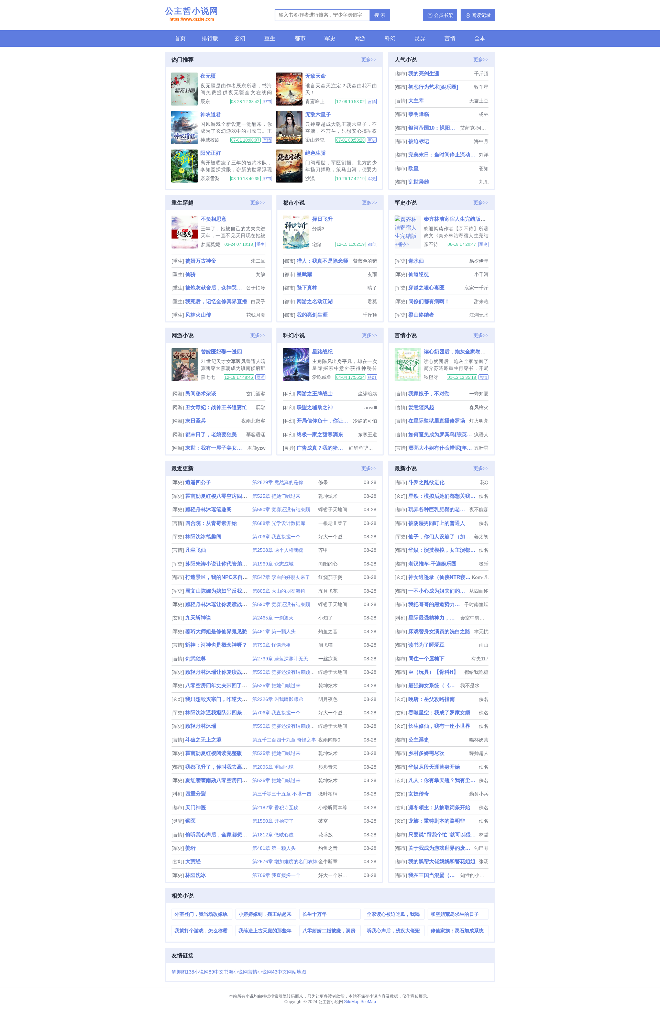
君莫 (372, 301)
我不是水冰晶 (474, 685)
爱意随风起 (421, 407)
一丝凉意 (328, 658)
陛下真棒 (307, 287)
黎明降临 (418, 114)
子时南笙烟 (476, 604)
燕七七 (208, 377)
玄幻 (239, 38)
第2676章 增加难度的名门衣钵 (285, 861)
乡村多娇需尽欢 (426, 753)
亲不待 (431, 244)
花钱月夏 (255, 315)
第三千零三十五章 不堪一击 (281, 794)
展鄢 (260, 407)
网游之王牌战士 (315, 393)
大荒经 (193, 861)
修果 (323, 482)
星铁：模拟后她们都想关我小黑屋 (442, 496)
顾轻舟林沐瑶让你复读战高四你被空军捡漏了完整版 (244, 672)
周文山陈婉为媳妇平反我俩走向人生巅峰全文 (236, 591)
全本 (479, 38)
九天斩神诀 (198, 618)
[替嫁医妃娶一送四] (186, 364)
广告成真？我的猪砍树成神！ (322, 448)
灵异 (420, 38)
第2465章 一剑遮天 (273, 618)
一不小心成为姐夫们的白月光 (438, 591)
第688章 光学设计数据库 (278, 523)
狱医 (190, 821)
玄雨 (372, 274)
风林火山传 (198, 315)
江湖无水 (478, 315)
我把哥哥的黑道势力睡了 (435, 604)
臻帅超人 (478, 753)
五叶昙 (481, 448)
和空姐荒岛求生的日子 (455, 914)
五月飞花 (328, 591)
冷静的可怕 (365, 421)
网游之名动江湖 (315, 301)
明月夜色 (328, 699)
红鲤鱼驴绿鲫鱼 (363, 448)
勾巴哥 (481, 848)
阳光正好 (210, 153)
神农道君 (210, 114)
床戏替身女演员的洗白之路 (439, 631)
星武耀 (304, 274)
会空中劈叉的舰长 (474, 618)
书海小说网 (236, 972)
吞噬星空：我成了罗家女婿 (439, 712)
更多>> (368, 59)
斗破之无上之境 (203, 740)
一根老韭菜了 (332, 523)
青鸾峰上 (314, 101)
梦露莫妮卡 (210, 244)
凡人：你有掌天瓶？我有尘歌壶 (442, 780)
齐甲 (323, 550)
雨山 (483, 645)
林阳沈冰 (195, 875)
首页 (180, 38)
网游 (359, 38)
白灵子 (258, 301)
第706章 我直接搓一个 (276, 536)
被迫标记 (418, 141)
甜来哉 (481, 301)
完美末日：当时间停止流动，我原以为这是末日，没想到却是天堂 (442, 154)
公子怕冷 (255, 287)
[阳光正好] (185, 166)
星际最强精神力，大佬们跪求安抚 (433, 618)
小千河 (481, 274)
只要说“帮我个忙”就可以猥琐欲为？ (442, 834)
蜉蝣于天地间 (332, 509)
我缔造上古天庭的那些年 (265, 930)
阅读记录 (481, 15)
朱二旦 (258, 261)
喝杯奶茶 (478, 740)
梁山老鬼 (314, 140)
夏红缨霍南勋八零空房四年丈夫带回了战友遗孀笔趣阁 (247, 780)
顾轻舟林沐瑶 (200, 726)
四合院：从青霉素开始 (211, 523)
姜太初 (481, 536)
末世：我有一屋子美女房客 (215, 448)
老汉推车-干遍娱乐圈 (432, 564)
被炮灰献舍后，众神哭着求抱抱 (215, 287)
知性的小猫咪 (474, 875)
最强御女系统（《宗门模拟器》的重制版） (433, 685)
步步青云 (328, 767)
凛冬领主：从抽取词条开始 (439, 807)
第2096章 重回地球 (273, 767)
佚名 (483, 496)
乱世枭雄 (418, 182)
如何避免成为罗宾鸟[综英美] (440, 434)
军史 (330, 38)
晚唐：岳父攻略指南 (431, 699)
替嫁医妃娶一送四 (221, 351)
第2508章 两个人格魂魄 (277, 550)
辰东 (205, 101)
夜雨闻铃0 (329, 740)
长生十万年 (314, 914)
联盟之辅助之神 (315, 407)
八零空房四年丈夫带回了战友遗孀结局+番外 (235, 685)
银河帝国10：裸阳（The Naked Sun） (433, 128)
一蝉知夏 (478, 393)
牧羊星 (481, 87)
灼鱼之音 (328, 631)
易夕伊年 (478, 261)
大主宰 (416, 100)
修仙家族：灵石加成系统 (457, 930)
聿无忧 (481, 631)
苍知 (483, 168)
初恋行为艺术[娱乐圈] (433, 87)
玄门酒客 (255, 393)
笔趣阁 (179, 972)
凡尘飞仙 (195, 550)
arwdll (370, 407)
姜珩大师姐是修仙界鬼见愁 (216, 631)
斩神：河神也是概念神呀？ (216, 645)
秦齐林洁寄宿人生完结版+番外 (459, 219)
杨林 (483, 114)
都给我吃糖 (476, 672)
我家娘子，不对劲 (429, 393)
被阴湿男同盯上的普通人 (436, 523)
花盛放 (325, 834)
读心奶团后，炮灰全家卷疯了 (457, 351)
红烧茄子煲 (330, 577)
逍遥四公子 (198, 482)
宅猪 (317, 244)
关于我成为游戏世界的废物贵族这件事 (440, 848)
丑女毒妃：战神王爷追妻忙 (216, 407)
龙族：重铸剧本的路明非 (436, 821)
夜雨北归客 (253, 421)
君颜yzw (256, 448)
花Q (484, 482)
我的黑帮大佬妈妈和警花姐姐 (441, 861)
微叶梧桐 (328, 794)
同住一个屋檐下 (426, 658)
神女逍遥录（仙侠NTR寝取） (439, 577)
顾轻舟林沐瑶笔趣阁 (208, 509)
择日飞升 (322, 219)
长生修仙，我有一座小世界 (439, 726)
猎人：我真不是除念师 (322, 261)
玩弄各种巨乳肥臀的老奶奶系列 (438, 509)
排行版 (210, 38)
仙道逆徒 (418, 274)
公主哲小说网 (192, 14)
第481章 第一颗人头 (274, 631)
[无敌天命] (290, 89)
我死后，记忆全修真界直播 (216, 301)
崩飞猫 (325, 645)
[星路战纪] (297, 364)
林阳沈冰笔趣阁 (203, 536)
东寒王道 (367, 434)
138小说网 (197, 972)
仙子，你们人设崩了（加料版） (440, 536)
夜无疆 (208, 76)
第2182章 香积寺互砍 (275, 807)
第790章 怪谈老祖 (271, 645)
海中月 (481, 141)
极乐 (483, 564)
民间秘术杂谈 (200, 393)
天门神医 (195, 807)
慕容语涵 (255, 434)
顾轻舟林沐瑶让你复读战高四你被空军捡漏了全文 (242, 604)
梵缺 (260, 274)
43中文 (279, 972)
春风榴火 (478, 407)
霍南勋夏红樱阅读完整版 (213, 753)
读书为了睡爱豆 (426, 645)
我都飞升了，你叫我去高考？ (218, 767)
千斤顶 (481, 73)
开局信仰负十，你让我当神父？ (324, 421)
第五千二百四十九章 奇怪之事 (284, 740)
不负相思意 (214, 219)
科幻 (390, 38)
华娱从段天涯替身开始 (434, 767)
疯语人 (481, 434)
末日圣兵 (195, 421)
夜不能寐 (478, 509)
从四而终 (478, 591)
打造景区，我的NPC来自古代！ (221, 577)
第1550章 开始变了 (273, 821)
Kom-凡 (480, 577)
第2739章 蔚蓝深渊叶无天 (280, 658)
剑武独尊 (195, 658)
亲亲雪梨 (210, 178)
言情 (449, 38)
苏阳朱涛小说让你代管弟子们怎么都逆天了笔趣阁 (242, 564)
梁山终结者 (421, 315)
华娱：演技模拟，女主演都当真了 (442, 550)
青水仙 (416, 261)
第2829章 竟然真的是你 (277, 482)
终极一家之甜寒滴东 (320, 434)
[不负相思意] (186, 232)
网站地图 (296, 972)
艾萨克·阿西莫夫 (474, 128)
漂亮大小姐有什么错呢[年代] (440, 448)
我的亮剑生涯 (423, 73)
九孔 (483, 182)
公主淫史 (418, 740)
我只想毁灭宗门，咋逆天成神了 (221, 699)
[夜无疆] (185, 89)
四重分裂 (195, 794)
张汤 (483, 861)
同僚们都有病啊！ (429, 301)
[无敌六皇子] (290, 127)
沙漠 (310, 178)
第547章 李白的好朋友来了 (281, 577)
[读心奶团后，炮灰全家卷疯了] (409, 364)
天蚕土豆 (478, 100)
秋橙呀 (431, 377)
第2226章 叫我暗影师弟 (277, 699)
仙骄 (190, 274)
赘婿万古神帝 (200, 261)
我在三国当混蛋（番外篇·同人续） (433, 875)
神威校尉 (210, 140)
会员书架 (443, 15)
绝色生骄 (315, 153)
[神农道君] (185, 127)
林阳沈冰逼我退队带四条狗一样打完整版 (231, 712)
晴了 (372, 287)
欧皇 (413, 168)
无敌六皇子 (318, 114)
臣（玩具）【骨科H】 (433, 672)
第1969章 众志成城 (273, 564)
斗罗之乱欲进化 (426, 482)
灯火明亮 (478, 421)
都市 (300, 38)
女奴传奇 (418, 794)
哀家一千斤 (476, 287)
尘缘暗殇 (367, 393)
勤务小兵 (478, 794)
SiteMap (352, 1001)
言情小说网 (260, 972)
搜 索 (379, 15)
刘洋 (483, 154)
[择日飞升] (297, 232)
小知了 (325, 618)
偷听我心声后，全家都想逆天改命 (224, 834)
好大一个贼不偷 (335, 536)
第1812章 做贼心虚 (273, 834)
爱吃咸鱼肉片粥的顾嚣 (321, 377)
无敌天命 (315, 76)
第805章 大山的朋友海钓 (278, 591)
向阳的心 (328, 564)
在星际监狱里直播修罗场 (436, 421)
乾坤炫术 (328, 496)
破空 (323, 821)
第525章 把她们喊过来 (276, 496)
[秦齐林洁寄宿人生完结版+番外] (409, 232)
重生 (269, 38)
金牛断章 (328, 861)
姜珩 (190, 848)
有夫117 (479, 658)
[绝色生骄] (290, 166)
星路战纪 (322, 351)
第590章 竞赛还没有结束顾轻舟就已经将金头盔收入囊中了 (314, 509)
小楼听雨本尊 (332, 807)
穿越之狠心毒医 (426, 287)
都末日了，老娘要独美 (211, 434)
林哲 (483, 834)
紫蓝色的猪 (365, 261)
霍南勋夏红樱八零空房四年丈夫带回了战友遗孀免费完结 (249, 496)
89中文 (216, 972)
